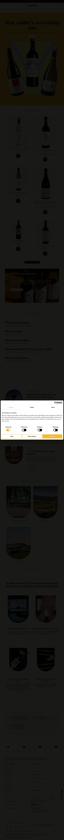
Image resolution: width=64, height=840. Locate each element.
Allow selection (32, 436)
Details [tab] (32, 407)
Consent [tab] (11, 407)
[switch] (24, 430)
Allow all (52, 436)
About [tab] (53, 407)
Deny (11, 436)
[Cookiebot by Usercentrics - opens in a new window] (55, 403)
